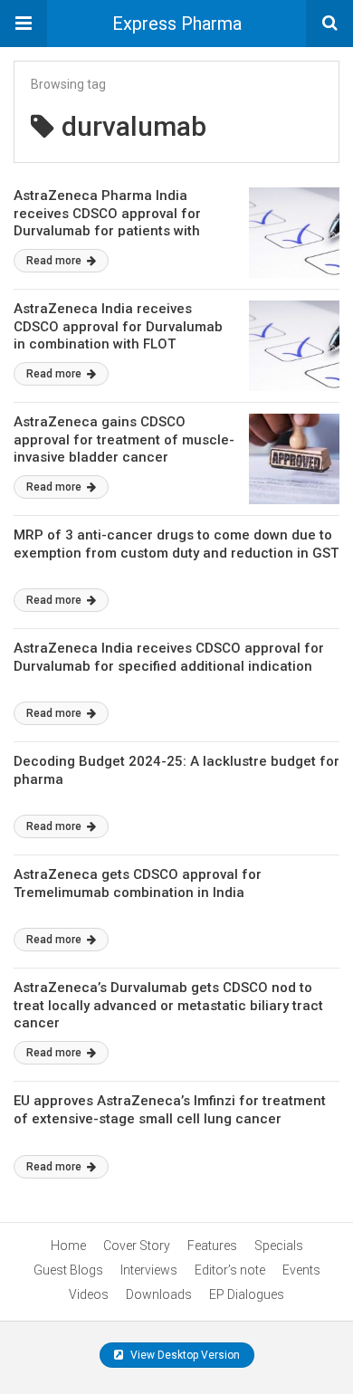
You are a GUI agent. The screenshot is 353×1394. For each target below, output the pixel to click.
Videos (89, 1294)
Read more (55, 260)
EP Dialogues (246, 1294)
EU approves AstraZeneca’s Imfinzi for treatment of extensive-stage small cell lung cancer (170, 1110)
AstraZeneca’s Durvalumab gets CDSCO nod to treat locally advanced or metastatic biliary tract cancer (168, 1005)
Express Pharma (177, 23)
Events (301, 1270)
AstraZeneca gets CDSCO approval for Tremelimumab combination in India (138, 883)
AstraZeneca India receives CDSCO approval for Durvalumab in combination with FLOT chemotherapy (118, 335)
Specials (278, 1245)
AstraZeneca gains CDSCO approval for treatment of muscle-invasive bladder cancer (124, 439)
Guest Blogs (68, 1270)
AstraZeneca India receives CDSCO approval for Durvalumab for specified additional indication (169, 657)
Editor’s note (230, 1270)
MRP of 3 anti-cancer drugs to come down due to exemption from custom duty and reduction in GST (176, 544)
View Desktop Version (184, 1355)
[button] (23, 23)
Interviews (148, 1270)
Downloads (159, 1294)
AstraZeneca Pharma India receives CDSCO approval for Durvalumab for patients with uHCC (107, 222)
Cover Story (136, 1245)
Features (212, 1245)
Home (68, 1245)
